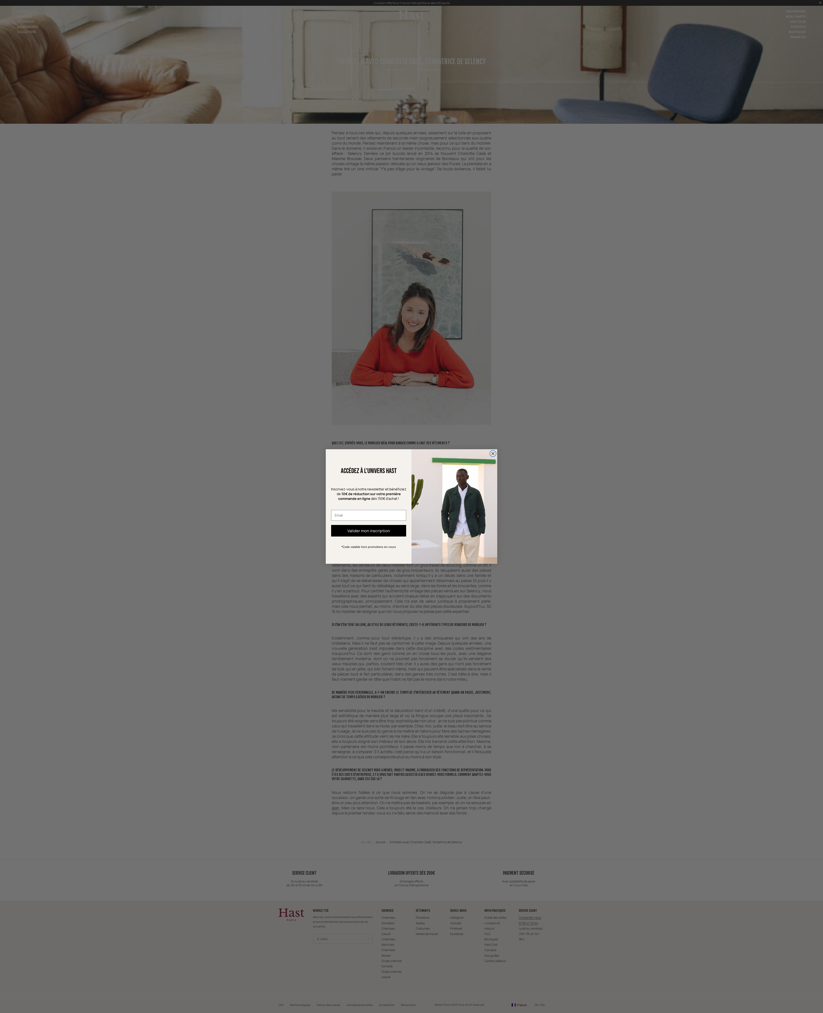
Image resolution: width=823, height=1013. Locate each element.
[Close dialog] (493, 453)
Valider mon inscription (368, 530)
